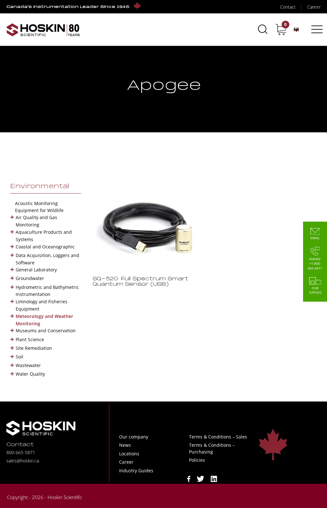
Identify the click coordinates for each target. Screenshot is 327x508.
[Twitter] (200, 478)
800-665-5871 (20, 452)
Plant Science (30, 339)
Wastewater (28, 365)
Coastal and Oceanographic (45, 247)
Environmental (39, 186)
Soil (19, 357)
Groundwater (30, 278)
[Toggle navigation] (316, 29)
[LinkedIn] (214, 478)
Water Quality (30, 374)
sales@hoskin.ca (22, 461)
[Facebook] (188, 478)
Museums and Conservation (46, 331)
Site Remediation (34, 348)
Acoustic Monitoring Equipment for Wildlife (39, 206)
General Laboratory (36, 270)
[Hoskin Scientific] (43, 29)
